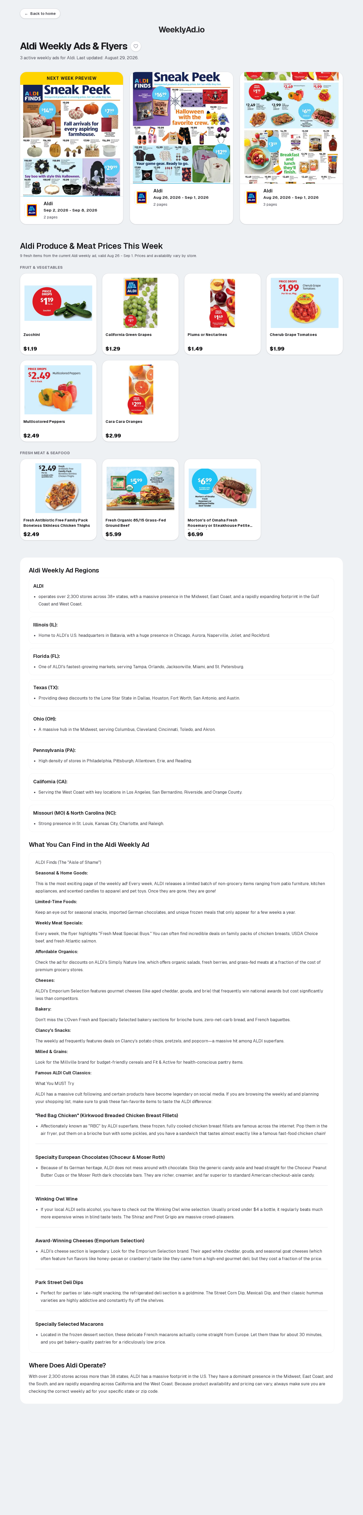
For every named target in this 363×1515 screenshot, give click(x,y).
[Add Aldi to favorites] (135, 46)
